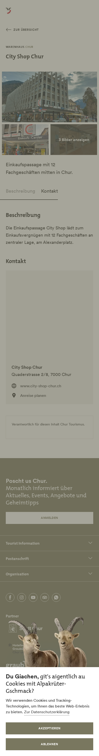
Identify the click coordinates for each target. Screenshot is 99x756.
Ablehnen (49, 744)
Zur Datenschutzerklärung (46, 711)
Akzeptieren (49, 728)
